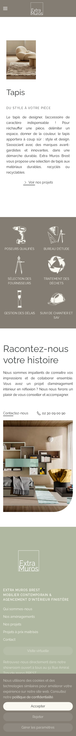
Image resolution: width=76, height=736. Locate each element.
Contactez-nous (15, 413)
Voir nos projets (40, 182)
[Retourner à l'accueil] (38, 8)
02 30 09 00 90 (53, 413)
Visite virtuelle (38, 651)
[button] (5, 8)
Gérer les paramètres (38, 727)
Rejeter (38, 717)
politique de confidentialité (32, 697)
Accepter (38, 706)
